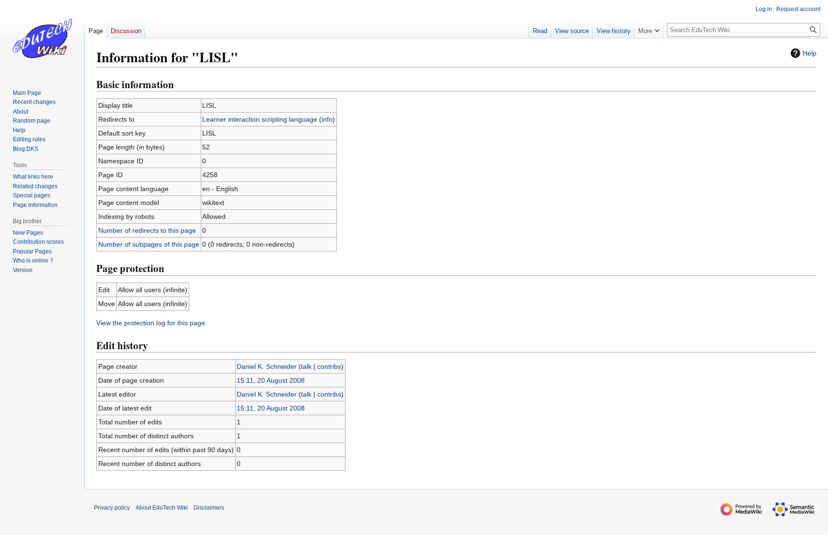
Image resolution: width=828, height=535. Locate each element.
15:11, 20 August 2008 (271, 380)
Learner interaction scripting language (259, 119)
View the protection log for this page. (151, 323)
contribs (329, 366)
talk (306, 366)
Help (809, 53)
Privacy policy (112, 507)
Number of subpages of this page (148, 244)
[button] (648, 28)
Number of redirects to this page (147, 230)
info (327, 119)
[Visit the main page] (42, 38)
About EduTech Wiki (162, 507)
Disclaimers (209, 507)
